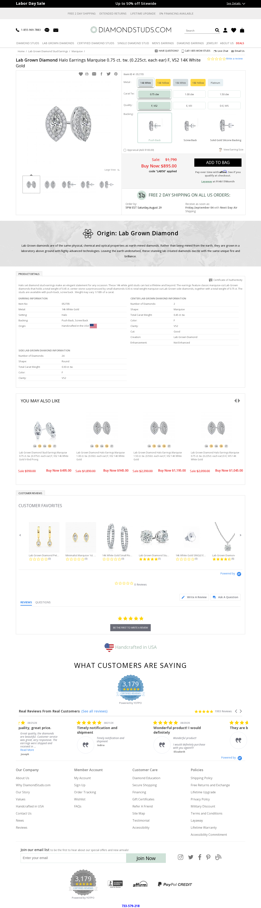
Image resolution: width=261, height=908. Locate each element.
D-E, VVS (224, 105)
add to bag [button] (218, 162)
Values (20, 799)
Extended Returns (112, 13)
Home (21, 51)
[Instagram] (180, 859)
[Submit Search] (217, 30)
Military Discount (203, 806)
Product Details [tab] (29, 274)
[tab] (194, 597)
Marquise (77, 51)
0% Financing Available (176, 13)
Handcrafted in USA (135, 647)
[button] (81, 74)
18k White (180, 82)
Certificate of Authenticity (227, 280)
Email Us (240, 51)
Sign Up (79, 785)
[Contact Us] (55, 30)
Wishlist (79, 799)
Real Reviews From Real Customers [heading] (49, 711)
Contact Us (24, 813)
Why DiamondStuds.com (33, 785)
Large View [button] (111, 169)
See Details (234, 3)
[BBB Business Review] (115, 884)
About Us (22, 778)
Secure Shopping (144, 785)
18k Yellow (198, 82)
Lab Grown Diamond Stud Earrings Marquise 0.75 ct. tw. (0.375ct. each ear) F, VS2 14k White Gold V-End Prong (43, 456)
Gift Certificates (143, 799)
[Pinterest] (208, 859)
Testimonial (140, 820)
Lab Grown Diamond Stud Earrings (48, 51)
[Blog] (218, 859)
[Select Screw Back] (190, 126)
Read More (122, 750)
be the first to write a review (130, 627)
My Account (82, 778)
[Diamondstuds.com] (130, 30)
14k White (145, 82)
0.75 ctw (154, 94)
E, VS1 (189, 105)
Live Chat (223, 51)
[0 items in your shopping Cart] (242, 30)
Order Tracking (85, 792)
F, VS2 (154, 105)
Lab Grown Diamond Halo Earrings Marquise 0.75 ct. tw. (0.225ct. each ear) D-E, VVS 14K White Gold (215, 456)
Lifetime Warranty (204, 827)
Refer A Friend (142, 806)
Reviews (21, 827)
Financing (139, 792)
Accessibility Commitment (209, 834)
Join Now (146, 858)
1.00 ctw (189, 94)
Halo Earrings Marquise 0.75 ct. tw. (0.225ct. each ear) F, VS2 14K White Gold (108, 62)
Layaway (197, 820)
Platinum (215, 82)
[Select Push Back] (155, 126)
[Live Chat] (47, 30)
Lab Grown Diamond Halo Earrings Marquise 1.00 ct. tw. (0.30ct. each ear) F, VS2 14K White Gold (100, 456)
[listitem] (47, 737)
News (20, 820)
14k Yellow (163, 82)
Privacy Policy (200, 799)
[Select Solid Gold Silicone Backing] (225, 126)
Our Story (23, 792)
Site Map (138, 813)
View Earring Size (232, 149)
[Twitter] (190, 859)
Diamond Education (146, 778)
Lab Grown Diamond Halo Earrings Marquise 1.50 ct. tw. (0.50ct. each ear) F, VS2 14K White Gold (158, 456)
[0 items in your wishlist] (233, 30)
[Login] (225, 30)
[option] (31, 184)
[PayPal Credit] (175, 884)
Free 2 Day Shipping (82, 13)
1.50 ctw (224, 94)
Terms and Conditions (206, 813)
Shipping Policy (201, 778)
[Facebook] (199, 859)
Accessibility (140, 827)
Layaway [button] (206, 181)
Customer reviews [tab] (30, 493)
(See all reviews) (94, 711)
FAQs (77, 806)
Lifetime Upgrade (143, 13)
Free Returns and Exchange (210, 785)
